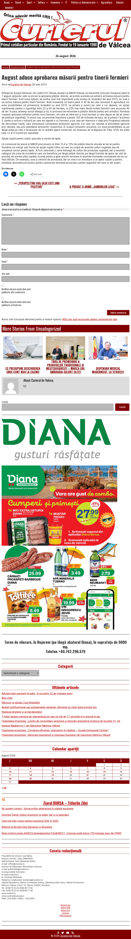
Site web (5, 273)
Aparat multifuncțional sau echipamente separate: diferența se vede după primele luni (49, 707)
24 (10, 778)
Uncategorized (17, 67)
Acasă (7, 2)
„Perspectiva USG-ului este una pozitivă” (39, 185)
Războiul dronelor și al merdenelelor (22, 711)
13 (71, 772)
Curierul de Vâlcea (70, 935)
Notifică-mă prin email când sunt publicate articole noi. (16, 304)
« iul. (4, 787)
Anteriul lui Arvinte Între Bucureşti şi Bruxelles (27, 827)
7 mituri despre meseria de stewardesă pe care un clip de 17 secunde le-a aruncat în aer (51, 716)
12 (52, 772)
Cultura (41, 2)
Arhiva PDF (65, 907)
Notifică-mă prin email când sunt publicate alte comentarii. (16, 291)
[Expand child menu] (12, 2)
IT (66, 2)
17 (10, 775)
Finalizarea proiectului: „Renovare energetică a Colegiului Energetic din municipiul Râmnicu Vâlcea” (56, 735)
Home (5, 67)
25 (30, 778)
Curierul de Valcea (21, 84)
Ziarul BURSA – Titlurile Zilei (65, 803)
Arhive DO (65, 910)
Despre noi (65, 905)
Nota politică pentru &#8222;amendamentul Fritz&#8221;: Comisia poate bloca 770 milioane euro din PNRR (61, 833)
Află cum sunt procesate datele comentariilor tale (89, 319)
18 (30, 775)
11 (30, 772)
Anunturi (9, 7)
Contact (120, 2)
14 (87, 772)
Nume (5, 249)
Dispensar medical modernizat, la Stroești (108, 370)
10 (10, 772)
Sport (29, 2)
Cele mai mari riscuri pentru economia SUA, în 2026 (30, 820)
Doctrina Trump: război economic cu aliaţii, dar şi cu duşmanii (35, 814)
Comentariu (8, 214)
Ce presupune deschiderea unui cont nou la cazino (22, 370)
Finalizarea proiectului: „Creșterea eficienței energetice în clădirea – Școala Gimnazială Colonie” (55, 730)
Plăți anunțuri (65, 915)
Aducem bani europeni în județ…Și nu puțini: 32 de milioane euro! (37, 693)
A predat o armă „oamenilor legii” (92, 186)
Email (5, 261)
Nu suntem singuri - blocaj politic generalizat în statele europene (37, 808)
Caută (5, 401)
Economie (55, 2)
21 (87, 775)
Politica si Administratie (83, 2)
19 (52, 775)
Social (18, 2)
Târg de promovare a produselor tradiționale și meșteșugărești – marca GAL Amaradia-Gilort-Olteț (65, 366)
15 (104, 772)
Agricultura (106, 2)
